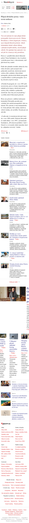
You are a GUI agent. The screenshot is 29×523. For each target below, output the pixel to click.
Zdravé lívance (19, 451)
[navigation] (2, 2)
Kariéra (20, 510)
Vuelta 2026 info (19, 429)
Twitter (9, 510)
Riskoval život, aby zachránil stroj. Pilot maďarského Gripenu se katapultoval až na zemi (18, 164)
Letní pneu (7, 501)
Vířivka (24, 493)
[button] (5, 144)
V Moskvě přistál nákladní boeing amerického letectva (13, 346)
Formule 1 (4, 456)
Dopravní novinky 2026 (21, 468)
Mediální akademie (10, 511)
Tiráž (25, 510)
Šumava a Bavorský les (7, 468)
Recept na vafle (19, 456)
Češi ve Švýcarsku (6, 471)
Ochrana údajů (9, 513)
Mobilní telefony (20, 495)
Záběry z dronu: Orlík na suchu (3, 343)
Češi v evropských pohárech (18, 485)
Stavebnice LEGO (8, 498)
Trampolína (7, 490)
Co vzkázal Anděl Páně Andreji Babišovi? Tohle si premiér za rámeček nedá (17, 254)
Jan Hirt (17, 434)
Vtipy (11, 260)
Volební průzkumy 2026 (7, 432)
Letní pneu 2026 (19, 464)
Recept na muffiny (20, 449)
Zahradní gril (18, 493)
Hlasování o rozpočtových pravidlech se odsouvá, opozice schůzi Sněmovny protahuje (19, 144)
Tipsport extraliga (5, 451)
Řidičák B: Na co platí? (21, 471)
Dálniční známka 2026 (21, 466)
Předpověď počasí (9, 482)
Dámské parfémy (19, 498)
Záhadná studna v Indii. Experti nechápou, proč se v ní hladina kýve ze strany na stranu (19, 217)
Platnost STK (18, 475)
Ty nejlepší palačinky (20, 447)
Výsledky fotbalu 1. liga (7, 449)
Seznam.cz (19, 2)
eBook (4, 29)
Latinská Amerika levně (7, 473)
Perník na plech (19, 458)
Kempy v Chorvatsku (6, 464)
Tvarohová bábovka (20, 453)
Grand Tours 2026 (20, 441)
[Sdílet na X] (9, 133)
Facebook (4, 510)
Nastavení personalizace (14, 514)
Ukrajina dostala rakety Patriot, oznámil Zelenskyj (19, 265)
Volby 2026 (4, 429)
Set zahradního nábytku (8, 493)
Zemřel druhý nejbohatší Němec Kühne (17, 198)
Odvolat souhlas (18, 513)
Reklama (15, 510)
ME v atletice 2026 (6, 453)
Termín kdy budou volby (7, 436)
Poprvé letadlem (5, 466)
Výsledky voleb (5, 434)
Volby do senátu (5, 439)
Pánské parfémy (18, 504)
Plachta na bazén (20, 487)
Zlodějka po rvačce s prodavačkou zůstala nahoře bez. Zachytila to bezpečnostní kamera (18, 236)
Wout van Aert (18, 439)
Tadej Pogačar (19, 436)
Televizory (21, 501)
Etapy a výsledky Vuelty (21, 432)
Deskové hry (14, 501)
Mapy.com (18, 479)
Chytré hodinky (9, 504)
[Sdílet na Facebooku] (7, 133)
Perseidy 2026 (19, 482)
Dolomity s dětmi (5, 475)
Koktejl (11, 222)
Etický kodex (19, 511)
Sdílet (10, 29)
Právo (2, 23)
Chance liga (4, 447)
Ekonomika (12, 149)
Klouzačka (20, 490)
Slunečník (14, 490)
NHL (2, 458)
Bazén (13, 487)
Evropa (11, 168)
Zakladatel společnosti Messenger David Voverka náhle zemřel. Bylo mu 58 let (18, 182)
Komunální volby (5, 441)
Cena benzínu (6, 485)
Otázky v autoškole (20, 473)
